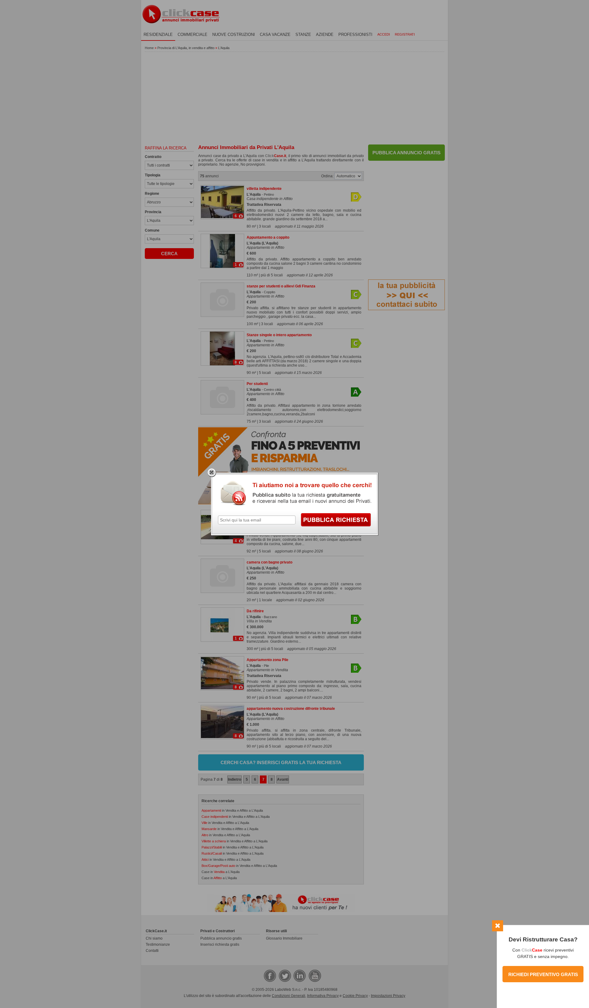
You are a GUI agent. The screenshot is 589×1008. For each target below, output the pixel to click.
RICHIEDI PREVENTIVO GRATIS (543, 974)
